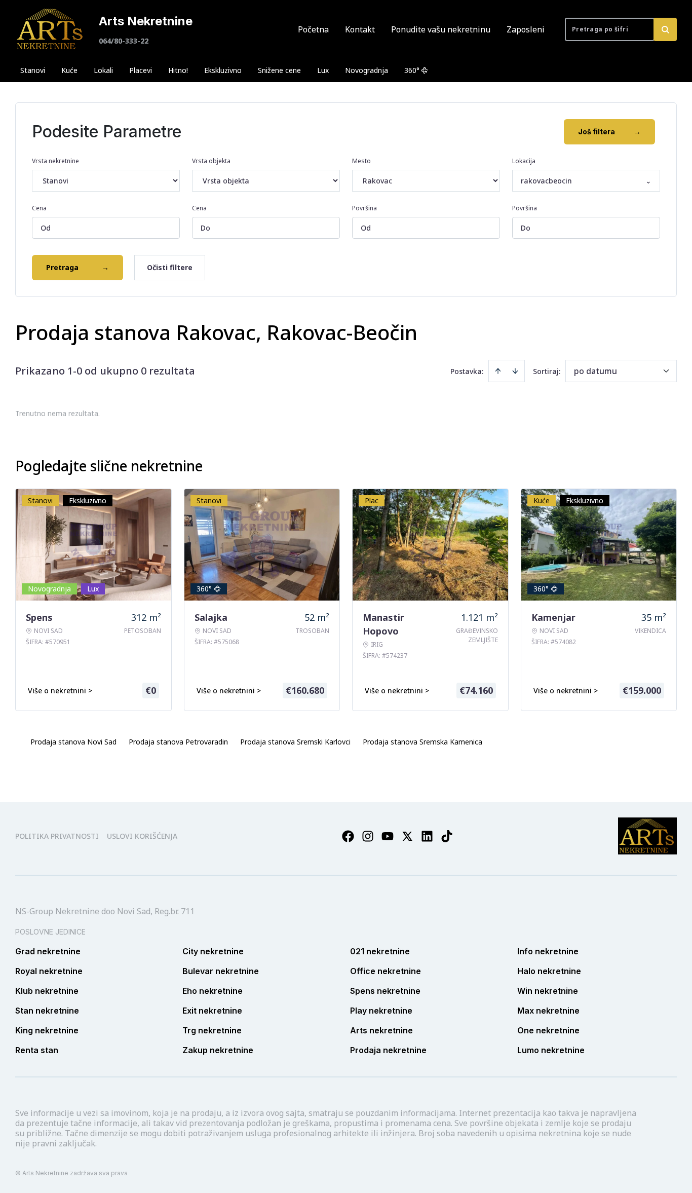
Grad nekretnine (48, 951)
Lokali (103, 70)
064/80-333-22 (123, 41)
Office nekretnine (385, 971)
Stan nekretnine (47, 1010)
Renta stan (36, 1050)
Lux (323, 70)
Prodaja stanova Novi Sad (73, 742)
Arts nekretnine (381, 1030)
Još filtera (609, 131)
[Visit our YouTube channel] (387, 836)
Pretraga (77, 267)
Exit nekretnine (212, 1010)
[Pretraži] (665, 29)
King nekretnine (47, 1030)
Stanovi (32, 70)
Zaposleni (526, 29)
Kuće (69, 70)
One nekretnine (548, 1030)
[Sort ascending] (498, 371)
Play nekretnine (381, 1010)
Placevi (140, 70)
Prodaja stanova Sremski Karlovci (295, 742)
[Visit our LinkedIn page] (427, 836)
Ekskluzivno (223, 70)
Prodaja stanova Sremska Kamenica (422, 742)
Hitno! (178, 70)
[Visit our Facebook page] (348, 836)
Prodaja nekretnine (388, 1050)
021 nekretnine (380, 951)
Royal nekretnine (49, 971)
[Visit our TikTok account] (447, 836)
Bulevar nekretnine (220, 971)
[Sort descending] (515, 371)
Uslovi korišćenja (142, 836)
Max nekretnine (548, 1010)
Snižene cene (279, 70)
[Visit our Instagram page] (368, 836)
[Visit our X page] (407, 836)
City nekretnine (213, 951)
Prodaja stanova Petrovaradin (178, 742)
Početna (313, 29)
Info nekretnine (548, 951)
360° (411, 70)
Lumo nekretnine (551, 1050)
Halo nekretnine (549, 971)
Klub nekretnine (47, 991)
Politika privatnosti (57, 836)
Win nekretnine (547, 991)
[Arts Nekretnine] (50, 29)
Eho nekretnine (212, 991)
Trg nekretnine (212, 1030)
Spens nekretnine (385, 991)
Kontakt (360, 29)
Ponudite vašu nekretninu (440, 29)
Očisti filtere (170, 267)
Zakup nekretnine (217, 1050)
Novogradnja (366, 70)
